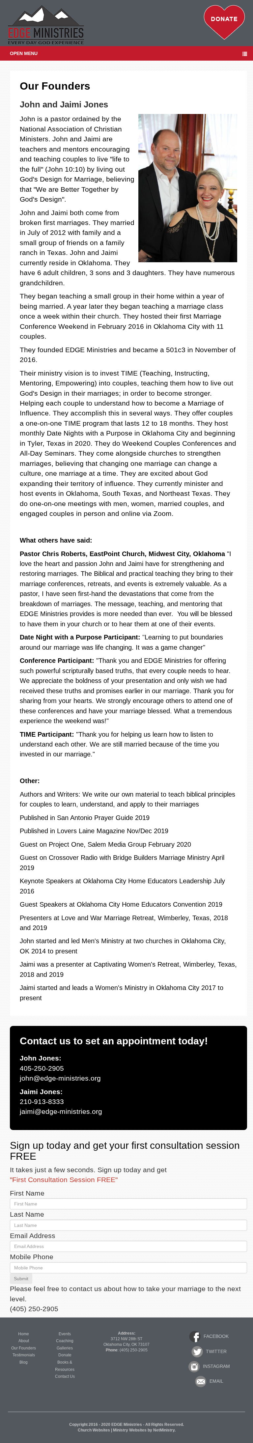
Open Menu (24, 53)
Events (65, 1334)
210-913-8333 (42, 1102)
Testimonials (24, 1355)
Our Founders (23, 1348)
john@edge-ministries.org (60, 1078)
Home (23, 1334)
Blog (23, 1362)
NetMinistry (164, 1430)
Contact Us (65, 1376)
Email (215, 1381)
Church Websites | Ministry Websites (113, 1430)
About (23, 1341)
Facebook (215, 1336)
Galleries (65, 1348)
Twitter (216, 1351)
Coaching (64, 1341)
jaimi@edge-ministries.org (61, 1112)
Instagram (216, 1366)
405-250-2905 (42, 1068)
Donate (64, 1355)
